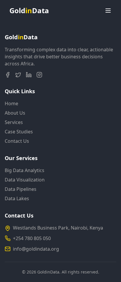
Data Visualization (25, 179)
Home (11, 103)
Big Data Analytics (24, 170)
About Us (15, 113)
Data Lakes (17, 198)
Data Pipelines (20, 189)
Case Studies (19, 131)
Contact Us (17, 141)
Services (14, 122)
